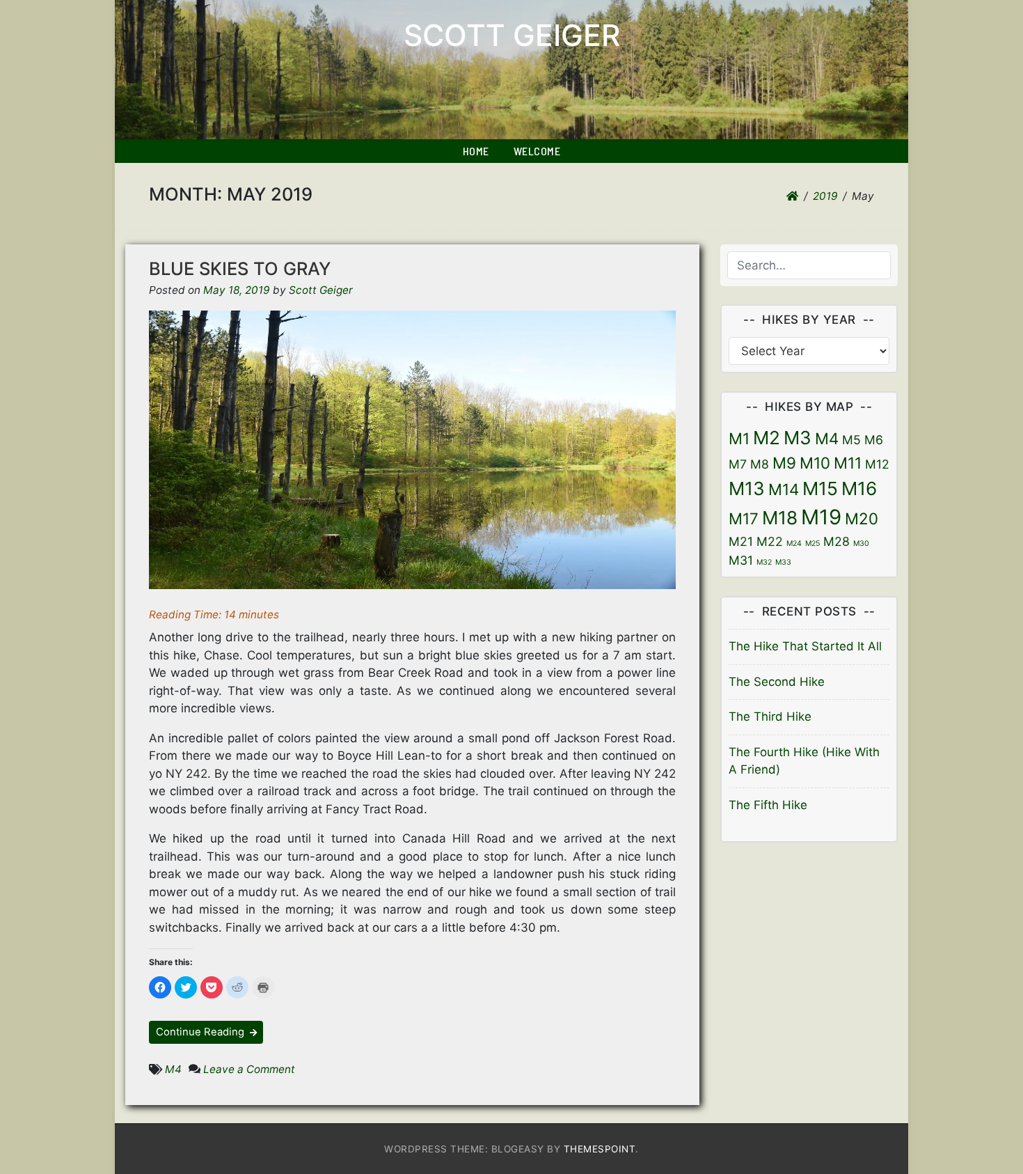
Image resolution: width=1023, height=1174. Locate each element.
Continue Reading (201, 1032)
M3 (797, 437)
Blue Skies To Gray (240, 268)
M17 (744, 518)
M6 (873, 439)
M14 (783, 489)
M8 (759, 464)
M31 (741, 560)
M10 (815, 462)
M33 (783, 562)
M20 (861, 518)
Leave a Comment (249, 1069)
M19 (821, 517)
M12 (877, 464)
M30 (861, 543)
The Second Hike (777, 682)
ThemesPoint (600, 1149)
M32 (764, 562)
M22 (769, 541)
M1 (739, 438)
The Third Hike (770, 716)
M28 (836, 541)
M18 (780, 518)
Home (476, 150)
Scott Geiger (512, 35)
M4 (173, 1069)
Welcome (537, 150)
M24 (794, 543)
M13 (747, 488)
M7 (738, 464)
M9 (784, 462)
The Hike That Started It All (805, 646)
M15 (820, 488)
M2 (766, 437)
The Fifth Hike (768, 805)
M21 (741, 541)
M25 (812, 543)
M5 (851, 439)
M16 (859, 488)
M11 (848, 462)
